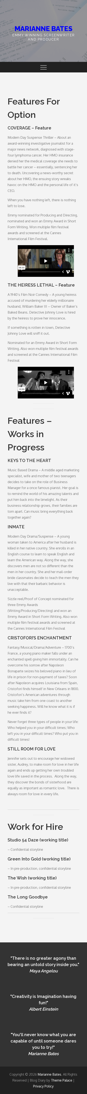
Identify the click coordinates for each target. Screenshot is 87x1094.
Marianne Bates (43, 29)
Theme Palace (61, 1080)
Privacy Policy (43, 1086)
